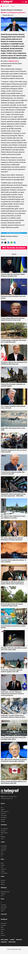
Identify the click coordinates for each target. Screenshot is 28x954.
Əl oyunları (3, 908)
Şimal (2, 927)
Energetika (3, 830)
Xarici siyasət (4, 815)
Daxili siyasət (4, 817)
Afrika (2, 863)
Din (1, 855)
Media (2, 854)
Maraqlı (2, 884)
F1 (1, 902)
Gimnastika (3, 904)
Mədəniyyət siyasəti (5, 891)
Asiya (2, 867)
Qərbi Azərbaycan (5, 811)
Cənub (2, 933)
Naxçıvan (3, 935)
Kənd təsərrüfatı (4, 828)
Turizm (2, 838)
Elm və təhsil (3, 848)
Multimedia (19, 939)
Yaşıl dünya (3, 850)
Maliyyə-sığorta (4, 832)
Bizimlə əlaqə (12, 942)
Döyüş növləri (4, 906)
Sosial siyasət (4, 846)
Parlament (3, 813)
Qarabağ (3, 819)
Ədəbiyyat (3, 893)
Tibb (2, 852)
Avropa (2, 871)
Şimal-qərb (3, 925)
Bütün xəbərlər (4, 939)
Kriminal (3, 882)
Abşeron (3, 929)
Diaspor (2, 809)
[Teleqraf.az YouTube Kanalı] (14, 248)
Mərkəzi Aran (4, 923)
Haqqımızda (4, 942)
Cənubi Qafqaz (4, 873)
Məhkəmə (3, 880)
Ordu (2, 807)
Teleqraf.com (12, 61)
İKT (1, 834)
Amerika (3, 865)
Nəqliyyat (3, 836)
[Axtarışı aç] (23, 2)
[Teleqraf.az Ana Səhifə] (6, 1)
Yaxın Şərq (3, 869)
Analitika (3, 821)
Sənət (2, 895)
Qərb (2, 931)
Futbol (2, 910)
